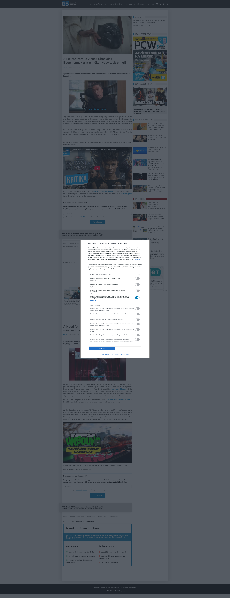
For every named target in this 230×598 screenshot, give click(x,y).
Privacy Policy (125, 354)
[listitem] (115, 274)
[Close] (146, 243)
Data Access (115, 354)
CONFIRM (102, 348)
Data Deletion (105, 354)
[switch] (137, 278)
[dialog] (115, 299)
